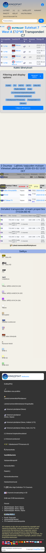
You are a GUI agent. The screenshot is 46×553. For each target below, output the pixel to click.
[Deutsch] (11, 542)
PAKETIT (6, 13)
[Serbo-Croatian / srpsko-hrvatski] (8, 544)
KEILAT (15, 13)
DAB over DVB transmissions (14, 498)
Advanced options (36, 76)
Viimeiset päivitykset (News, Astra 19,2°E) (20, 428)
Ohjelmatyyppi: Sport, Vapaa (14, 507)
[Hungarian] (14, 544)
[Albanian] (16, 544)
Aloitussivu (25, 376)
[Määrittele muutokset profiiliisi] (42, 4)
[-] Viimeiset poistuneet (23, 96)
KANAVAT (37, 10)
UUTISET (6, 10)
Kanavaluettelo (9, 466)
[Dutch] (8, 542)
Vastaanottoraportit (10, 460)
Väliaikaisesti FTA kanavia (16, 100)
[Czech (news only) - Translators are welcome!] (30, 542)
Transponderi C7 (34, 100)
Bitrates (23, 103)
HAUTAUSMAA (26, 13)
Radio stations (20, 89)
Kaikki (8, 85)
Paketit (6, 471)
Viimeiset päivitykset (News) (16, 409)
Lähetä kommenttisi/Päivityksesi (24, 245)
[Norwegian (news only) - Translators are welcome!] (16, 542)
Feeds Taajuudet (10, 518)
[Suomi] (38, 542)
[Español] (22, 542)
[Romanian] (11, 544)
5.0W (2, 27)
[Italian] (25, 542)
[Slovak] (33, 542)
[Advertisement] (23, 139)
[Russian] (6, 544)
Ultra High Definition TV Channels (20, 487)
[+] (14, 10)
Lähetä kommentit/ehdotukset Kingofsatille (18, 404)
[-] (18, 10)
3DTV (29, 85)
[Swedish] (14, 542)
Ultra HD (37, 85)
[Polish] (27, 542)
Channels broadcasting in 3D (17, 493)
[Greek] (35, 542)
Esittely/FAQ (8, 384)
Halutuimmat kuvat (10, 482)
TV (15, 85)
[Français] (6, 542)
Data (29, 89)
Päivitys (41, 177)
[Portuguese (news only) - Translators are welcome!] (19, 542)
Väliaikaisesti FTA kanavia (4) (18, 444)
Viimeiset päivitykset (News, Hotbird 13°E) (21, 422)
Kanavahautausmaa (11, 476)
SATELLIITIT (26, 10)
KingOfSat (37, 549)
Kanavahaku (10, 450)
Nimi (6, 177)
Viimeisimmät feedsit (11, 519)
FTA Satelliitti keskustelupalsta (14, 521)
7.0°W (18, 32)
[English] (3, 542)
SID (31, 177)
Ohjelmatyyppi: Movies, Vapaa (14, 510)
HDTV (21, 85)
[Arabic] (41, 542)
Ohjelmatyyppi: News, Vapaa (14, 509)
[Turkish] (3, 544)
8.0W (43, 27)
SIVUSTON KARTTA (10, 17)
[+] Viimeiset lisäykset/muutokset (23, 93)
